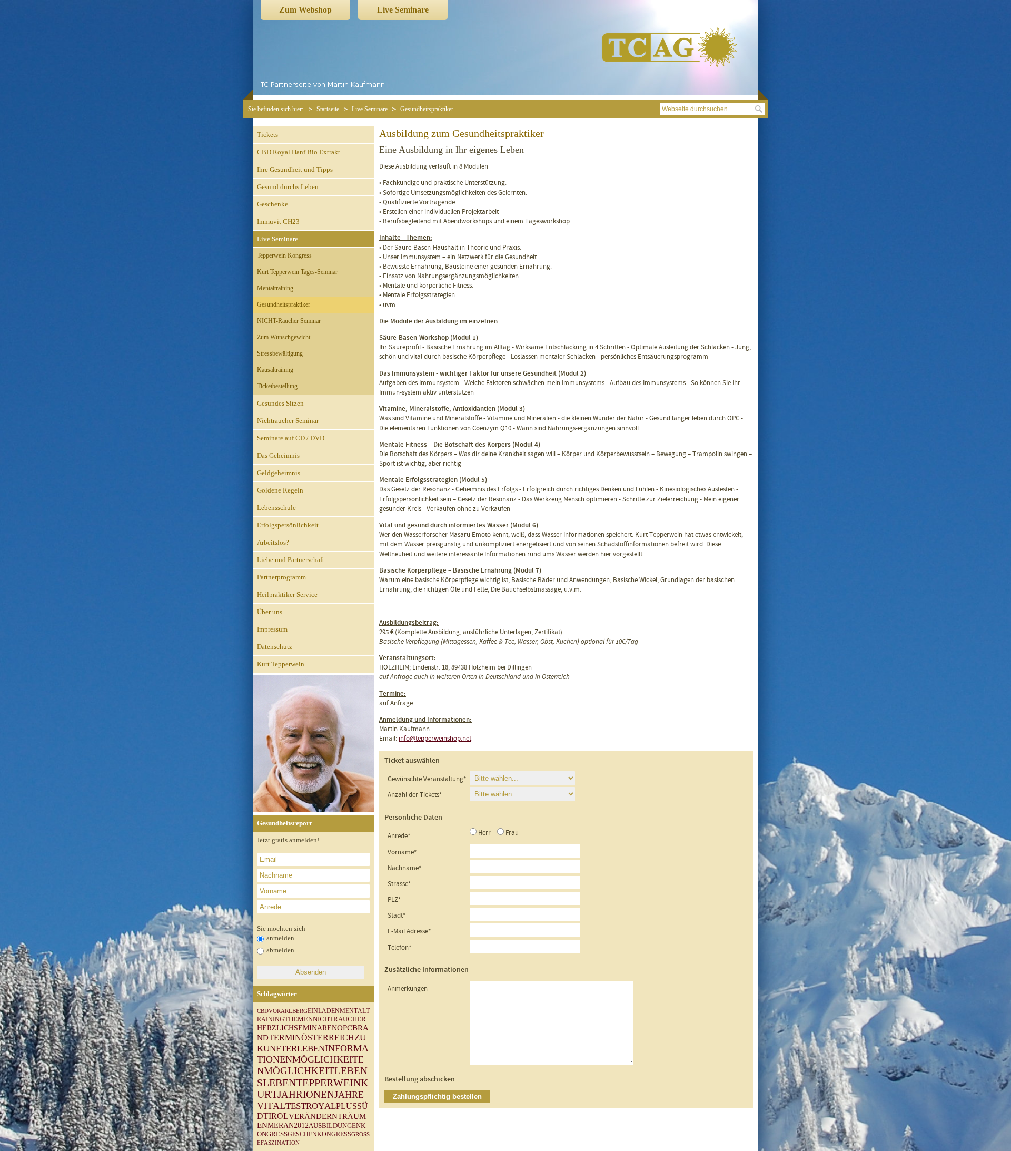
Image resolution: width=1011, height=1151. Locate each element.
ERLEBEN (305, 1049)
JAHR (290, 1094)
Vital (271, 1105)
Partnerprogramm (281, 577)
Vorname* (402, 852)
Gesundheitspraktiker (283, 304)
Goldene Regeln (280, 490)
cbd (263, 1011)
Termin (285, 1037)
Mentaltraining (275, 288)
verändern (313, 1116)
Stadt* (396, 915)
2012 (301, 1125)
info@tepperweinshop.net (435, 738)
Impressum (272, 629)
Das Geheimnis (278, 455)
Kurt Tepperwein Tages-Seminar (297, 272)
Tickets (267, 135)
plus (346, 1105)
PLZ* (394, 900)
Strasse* (399, 884)
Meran (280, 1125)
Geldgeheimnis (278, 473)
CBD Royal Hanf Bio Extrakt (298, 152)
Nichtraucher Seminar (288, 421)
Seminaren (315, 1028)
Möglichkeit (299, 1071)
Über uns (269, 612)
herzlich (275, 1028)
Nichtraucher (339, 1019)
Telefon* (399, 947)
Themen (298, 1019)
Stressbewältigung (280, 353)
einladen (324, 1011)
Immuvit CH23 (278, 221)
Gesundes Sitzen (280, 403)
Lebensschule (276, 507)
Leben (279, 1082)
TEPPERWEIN (328, 1082)
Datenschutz (274, 647)
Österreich (327, 1037)
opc (344, 1028)
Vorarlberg (288, 1011)
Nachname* (404, 868)
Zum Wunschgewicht (283, 337)
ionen (318, 1094)
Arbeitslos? (273, 542)
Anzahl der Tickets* (415, 795)
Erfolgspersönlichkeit (288, 525)
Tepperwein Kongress (284, 255)
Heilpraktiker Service (287, 594)
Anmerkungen (408, 989)
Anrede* (399, 836)
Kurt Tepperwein (280, 664)
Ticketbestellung (277, 386)
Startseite (327, 109)
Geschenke (272, 204)
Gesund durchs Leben (288, 187)
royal (321, 1106)
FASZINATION (280, 1143)
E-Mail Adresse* (409, 931)
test (295, 1106)
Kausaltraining (275, 369)
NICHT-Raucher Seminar (289, 320)
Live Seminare (403, 9)
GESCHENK (305, 1134)
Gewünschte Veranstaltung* (427, 779)
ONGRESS (336, 1134)
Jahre (349, 1094)
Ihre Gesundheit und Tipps (295, 169)
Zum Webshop (305, 9)
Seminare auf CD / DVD (290, 438)
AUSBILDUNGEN (335, 1125)
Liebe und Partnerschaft (290, 560)
